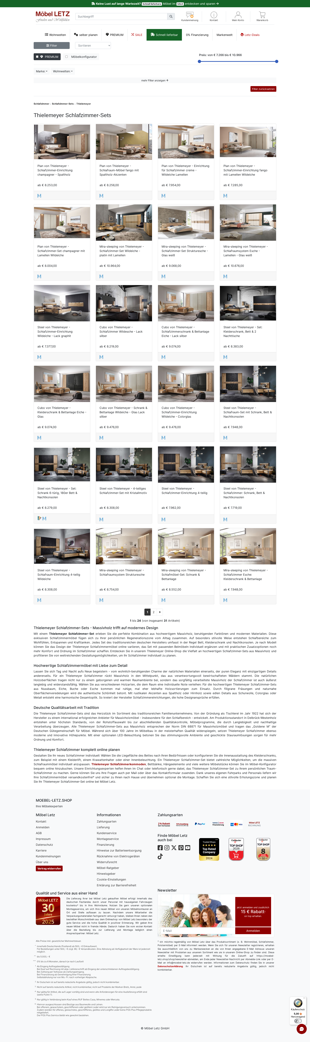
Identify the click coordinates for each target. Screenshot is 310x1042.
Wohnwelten (57, 35)
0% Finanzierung (197, 35)
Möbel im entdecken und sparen (156, 3)
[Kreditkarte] (239, 824)
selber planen (88, 35)
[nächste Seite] (160, 612)
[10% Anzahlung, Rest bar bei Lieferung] (185, 824)
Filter (53, 45)
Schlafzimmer (41, 103)
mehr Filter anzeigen (153, 80)
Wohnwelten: (61, 71)
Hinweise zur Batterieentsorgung (119, 850)
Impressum (43, 839)
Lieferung (103, 827)
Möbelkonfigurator (83, 57)
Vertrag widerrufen (49, 868)
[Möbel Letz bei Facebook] (160, 847)
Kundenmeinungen (48, 856)
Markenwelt (225, 35)
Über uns (42, 862)
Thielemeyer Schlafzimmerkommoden (118, 764)
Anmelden (42, 827)
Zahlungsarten (106, 821)
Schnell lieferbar (167, 35)
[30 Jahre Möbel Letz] (48, 910)
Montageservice (108, 839)
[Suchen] (171, 16)
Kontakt (41, 821)
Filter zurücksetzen (263, 88)
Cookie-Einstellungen (111, 879)
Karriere (41, 850)
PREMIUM (116, 35)
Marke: (40, 71)
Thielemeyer (83, 103)
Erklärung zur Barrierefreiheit (116, 885)
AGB (39, 833)
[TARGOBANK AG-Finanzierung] (221, 824)
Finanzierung (105, 844)
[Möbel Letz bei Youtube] (187, 847)
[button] (214, 16)
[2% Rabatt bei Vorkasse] (167, 824)
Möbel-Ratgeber (108, 868)
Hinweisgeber (106, 873)
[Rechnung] (257, 824)
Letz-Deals (252, 35)
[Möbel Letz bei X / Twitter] (174, 847)
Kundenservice (107, 833)
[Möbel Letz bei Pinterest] (181, 847)
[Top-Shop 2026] (236, 849)
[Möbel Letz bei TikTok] (160, 856)
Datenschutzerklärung (170, 966)
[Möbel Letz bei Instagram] (166, 847)
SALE (138, 35)
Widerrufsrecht (107, 862)
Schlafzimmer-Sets (63, 103)
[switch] (298, 1021)
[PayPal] (203, 824)
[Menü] (304, 999)
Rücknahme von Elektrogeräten (118, 856)
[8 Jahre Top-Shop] (263, 849)
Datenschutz (44, 844)
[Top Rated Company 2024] (209, 849)
